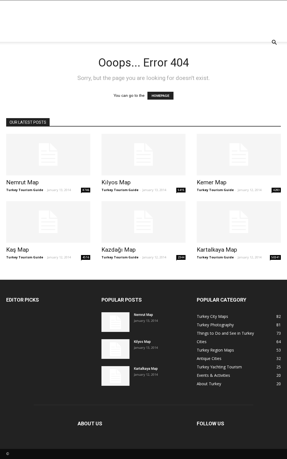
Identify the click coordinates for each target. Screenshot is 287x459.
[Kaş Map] (48, 222)
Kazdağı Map (118, 249)
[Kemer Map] (239, 154)
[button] (274, 43)
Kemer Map (211, 182)
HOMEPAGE (160, 95)
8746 (85, 190)
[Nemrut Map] (48, 154)
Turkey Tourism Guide (24, 190)
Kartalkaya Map (217, 249)
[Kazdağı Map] (143, 222)
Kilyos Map (116, 182)
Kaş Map (17, 249)
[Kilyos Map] (143, 154)
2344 (181, 257)
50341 (275, 257)
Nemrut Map (22, 182)
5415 (181, 190)
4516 (85, 257)
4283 (276, 190)
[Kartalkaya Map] (239, 222)
